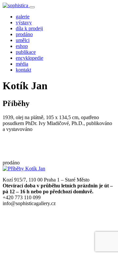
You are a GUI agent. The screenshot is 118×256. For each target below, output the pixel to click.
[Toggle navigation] (32, 7)
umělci (23, 40)
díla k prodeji (29, 28)
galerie (23, 16)
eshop (22, 46)
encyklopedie (29, 58)
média (22, 64)
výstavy (24, 22)
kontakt (23, 70)
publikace (26, 52)
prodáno (24, 34)
